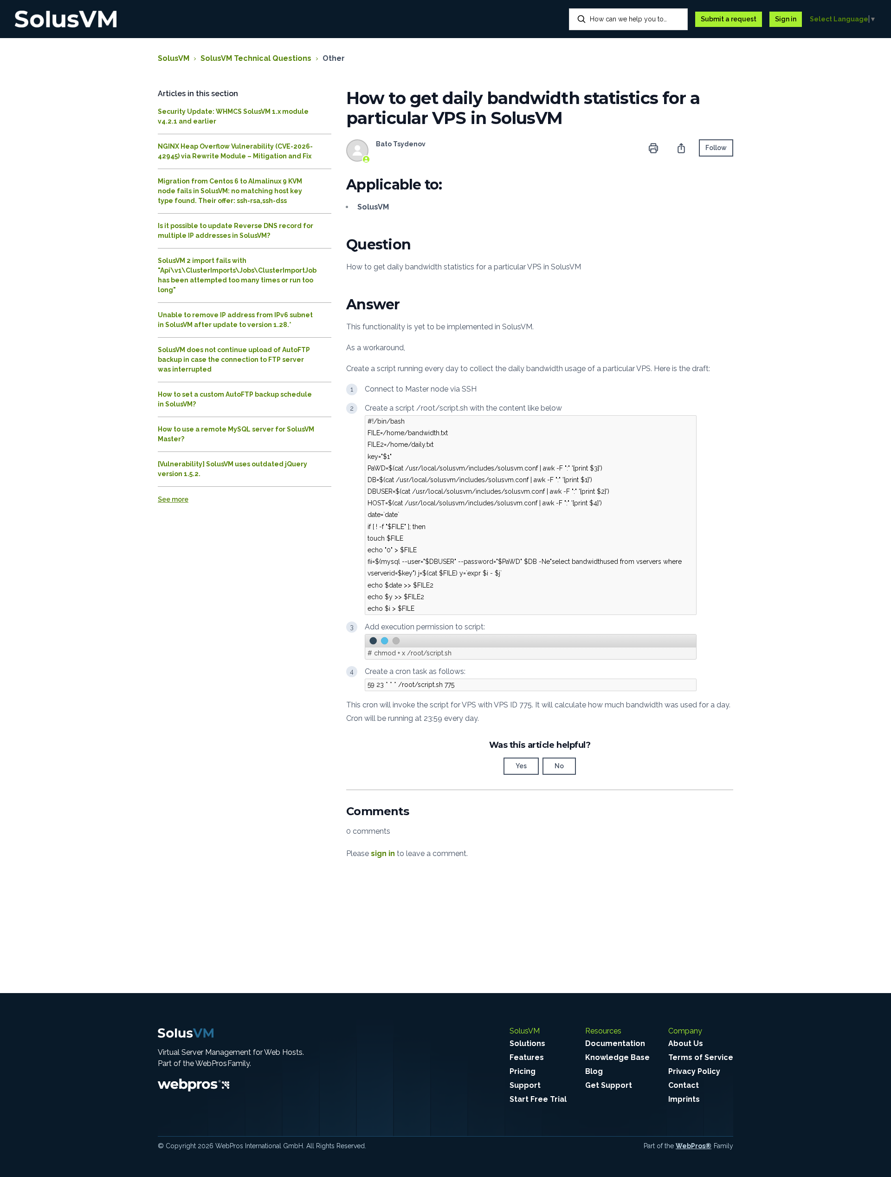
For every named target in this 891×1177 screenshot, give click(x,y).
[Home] (65, 19)
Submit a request (728, 19)
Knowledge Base (617, 1057)
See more (173, 499)
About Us (685, 1043)
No (559, 766)
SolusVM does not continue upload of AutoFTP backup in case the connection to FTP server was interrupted (234, 359)
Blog (594, 1071)
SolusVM (173, 58)
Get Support (608, 1085)
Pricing (523, 1071)
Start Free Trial (538, 1099)
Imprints (684, 1099)
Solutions (527, 1043)
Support (525, 1085)
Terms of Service (700, 1057)
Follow (716, 147)
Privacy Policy (694, 1071)
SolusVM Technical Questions (255, 58)
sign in (383, 853)
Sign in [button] (785, 19)
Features (527, 1057)
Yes (521, 766)
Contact (683, 1085)
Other (334, 58)
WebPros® (693, 1146)
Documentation (615, 1043)
